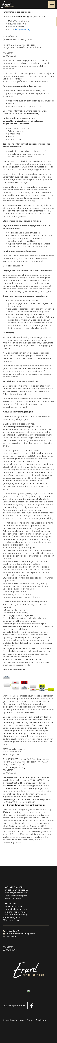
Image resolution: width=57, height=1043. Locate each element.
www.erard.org (21, 16)
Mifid (22, 1020)
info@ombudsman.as (13, 805)
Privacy (30, 1020)
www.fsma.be (9, 785)
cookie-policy (32, 113)
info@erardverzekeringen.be (21, 933)
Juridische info (10, 1020)
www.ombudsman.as (35, 805)
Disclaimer (41, 1020)
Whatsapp (12, 936)
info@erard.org (17, 767)
